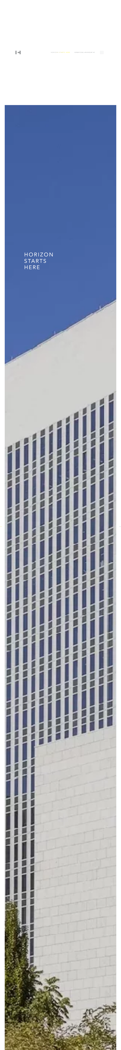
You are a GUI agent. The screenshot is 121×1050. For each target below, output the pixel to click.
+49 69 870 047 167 (89, 52)
